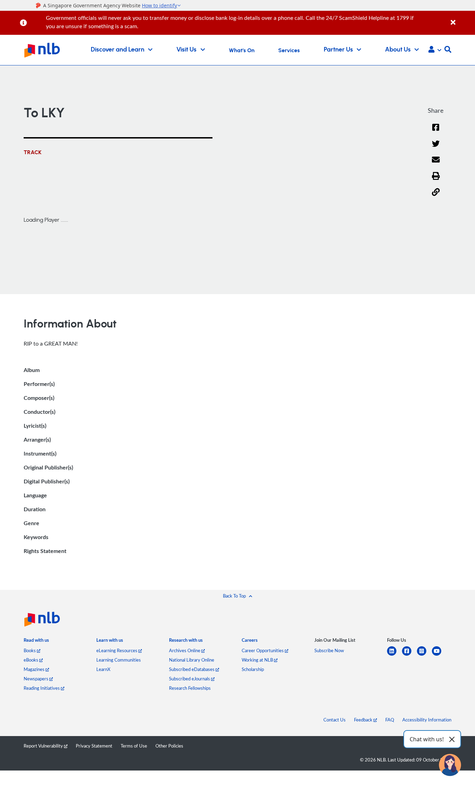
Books (30, 650)
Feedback (363, 720)
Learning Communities (118, 660)
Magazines (35, 669)
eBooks (31, 660)
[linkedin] (394, 655)
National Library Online (191, 660)
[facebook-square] (409, 655)
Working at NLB (258, 660)
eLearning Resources (117, 650)
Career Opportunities (263, 650)
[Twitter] (436, 148)
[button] (434, 50)
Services (289, 50)
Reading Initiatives (42, 688)
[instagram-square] (424, 655)
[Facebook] (436, 132)
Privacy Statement (94, 746)
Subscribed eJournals (190, 679)
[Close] (462, 18)
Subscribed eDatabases (192, 669)
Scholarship (253, 669)
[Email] (436, 164)
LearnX (103, 669)
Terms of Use (134, 746)
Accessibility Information (426, 720)
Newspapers (36, 679)
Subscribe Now (329, 650)
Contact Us (334, 720)
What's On (242, 50)
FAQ (389, 720)
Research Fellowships (190, 688)
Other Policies (169, 746)
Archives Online (185, 650)
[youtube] (439, 655)
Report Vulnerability (44, 746)
